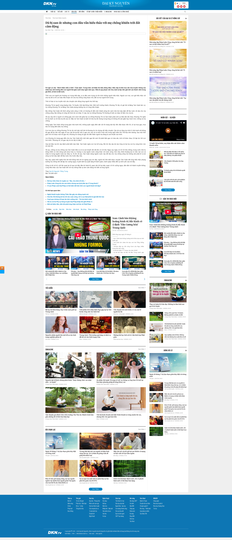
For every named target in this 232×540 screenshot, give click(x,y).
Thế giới (60, 12)
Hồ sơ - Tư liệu (79, 506)
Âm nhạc (105, 501)
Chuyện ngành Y (144, 506)
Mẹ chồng (83, 209)
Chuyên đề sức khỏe (145, 503)
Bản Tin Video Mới (170, 198)
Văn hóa (74, 12)
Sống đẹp (132, 508)
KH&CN (155, 498)
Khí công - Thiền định (145, 508)
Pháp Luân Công (93, 209)
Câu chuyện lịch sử (50, 485)
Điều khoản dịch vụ (81, 533)
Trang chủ (46, 11)
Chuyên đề (91, 513)
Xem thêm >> (142, 288)
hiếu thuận (76, 209)
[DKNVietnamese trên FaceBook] (177, 3)
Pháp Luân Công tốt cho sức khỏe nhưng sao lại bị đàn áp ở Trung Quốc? (72, 183)
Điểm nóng (70, 503)
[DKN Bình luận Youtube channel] (181, 6)
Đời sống (81, 12)
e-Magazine (108, 12)
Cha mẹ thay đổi (119, 511)
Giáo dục (118, 498)
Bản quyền (99, 533)
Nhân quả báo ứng (118, 339)
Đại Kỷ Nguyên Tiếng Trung (58, 171)
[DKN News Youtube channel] (178, 6)
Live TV (67, 12)
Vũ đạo (104, 516)
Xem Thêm (95, 279)
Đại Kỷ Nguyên (101, 531)
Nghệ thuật (92, 516)
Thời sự (52, 12)
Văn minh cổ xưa (107, 511)
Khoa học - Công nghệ (119, 314)
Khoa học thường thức (158, 506)
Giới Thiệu (54, 6)
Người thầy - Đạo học (120, 506)
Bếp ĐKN (132, 506)
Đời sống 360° (133, 501)
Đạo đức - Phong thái (94, 501)
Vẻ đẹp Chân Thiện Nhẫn (51, 384)
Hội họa (104, 503)
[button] (144, 279)
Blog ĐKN (132, 516)
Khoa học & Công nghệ (121, 12)
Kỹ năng (132, 513)
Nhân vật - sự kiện (153, 147)
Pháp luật (70, 508)
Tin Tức (114, 230)
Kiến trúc (105, 506)
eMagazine (168, 280)
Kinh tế (69, 501)
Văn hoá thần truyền (59, 18)
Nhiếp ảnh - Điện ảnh (108, 508)
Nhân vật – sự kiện (168, 117)
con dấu (55, 209)
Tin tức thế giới (80, 501)
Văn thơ (104, 513)
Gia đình (132, 503)
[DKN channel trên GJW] (183, 3)
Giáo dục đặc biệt (119, 503)
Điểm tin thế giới (83, 314)
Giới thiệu (67, 533)
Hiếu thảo (68, 209)
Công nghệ (156, 501)
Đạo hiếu (61, 209)
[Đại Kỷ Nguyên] (50, 3)
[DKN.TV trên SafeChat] (175, 3)
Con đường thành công (121, 508)
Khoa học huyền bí (157, 503)
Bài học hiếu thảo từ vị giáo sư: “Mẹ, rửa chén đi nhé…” (66, 181)
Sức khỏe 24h (143, 513)
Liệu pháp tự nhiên (144, 511)
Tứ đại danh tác (93, 511)
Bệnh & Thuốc (143, 501)
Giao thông (70, 511)
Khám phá (132, 511)
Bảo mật (91, 533)
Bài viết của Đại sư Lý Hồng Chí (168, 18)
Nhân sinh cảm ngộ (94, 503)
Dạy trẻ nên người (119, 513)
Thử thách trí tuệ (119, 501)
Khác (80, 339)
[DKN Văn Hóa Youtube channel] (184, 6)
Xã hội (69, 506)
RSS (73, 533)
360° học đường (119, 516)
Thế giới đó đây (80, 508)
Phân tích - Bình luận (81, 503)
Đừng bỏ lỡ (168, 350)
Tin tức (155, 508)
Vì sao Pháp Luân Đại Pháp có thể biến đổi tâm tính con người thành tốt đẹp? (74, 186)
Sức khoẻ (47, 339)
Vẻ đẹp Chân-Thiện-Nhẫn (94, 12)
